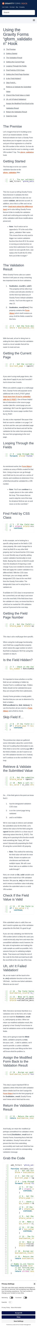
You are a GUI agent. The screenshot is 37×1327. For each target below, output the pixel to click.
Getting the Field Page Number (17, 74)
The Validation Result (14, 58)
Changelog (21, 7)
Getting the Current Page (15, 62)
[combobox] (18, 12)
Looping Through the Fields (16, 66)
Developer (12, 7)
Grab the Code (11, 116)
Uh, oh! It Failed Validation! (16, 99)
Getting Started (11, 53)
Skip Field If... (11, 83)
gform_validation (27, 152)
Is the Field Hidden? (13, 78)
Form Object (27, 466)
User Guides (5, 7)
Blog (17, 7)
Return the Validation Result (16, 112)
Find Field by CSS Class (15, 70)
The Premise (11, 49)
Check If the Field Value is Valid (18, 95)
